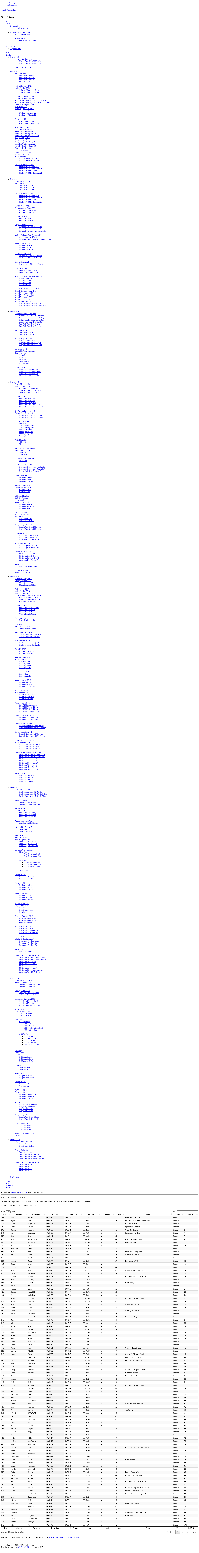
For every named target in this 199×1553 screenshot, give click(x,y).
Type (178, 1214)
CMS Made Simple (25, 1547)
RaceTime (54, 1214)
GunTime (90, 1214)
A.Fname (18, 1214)
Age (119, 1214)
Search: (173, 1212)
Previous (170, 1532)
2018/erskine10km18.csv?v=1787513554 (64, 1537)
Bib (4, 1214)
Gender (107, 1214)
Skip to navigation (12, 3)
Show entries (8, 1211)
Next (194, 1532)
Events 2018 (22, 1192)
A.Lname (36, 1214)
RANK (190, 1214)
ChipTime (73, 1214)
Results (13, 1192)
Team (148, 1214)
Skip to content (11, 5)
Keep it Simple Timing (9, 10)
